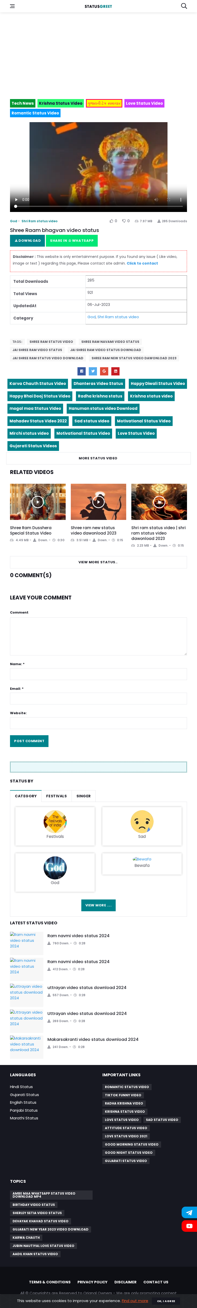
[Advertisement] (98, 53)
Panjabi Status (24, 1110)
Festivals (56, 796)
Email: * (17, 688)
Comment (19, 612)
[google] (104, 371)
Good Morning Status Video (132, 1144)
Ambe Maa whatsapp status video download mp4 (44, 1195)
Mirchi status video (29, 433)
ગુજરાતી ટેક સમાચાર (104, 103)
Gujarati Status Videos (33, 446)
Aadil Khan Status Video (35, 1254)
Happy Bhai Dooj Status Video (39, 396)
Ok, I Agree (166, 1301)
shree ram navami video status (110, 342)
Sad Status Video (162, 1120)
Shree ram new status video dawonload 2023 (134, 358)
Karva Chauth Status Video (37, 383)
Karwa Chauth (26, 1237)
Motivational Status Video (144, 421)
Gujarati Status (24, 1094)
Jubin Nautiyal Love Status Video (43, 1246)
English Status (23, 1102)
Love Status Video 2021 (126, 1136)
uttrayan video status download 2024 (86, 988)
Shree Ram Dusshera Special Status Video (31, 530)
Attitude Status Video (126, 1128)
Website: (18, 713)
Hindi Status (21, 1086)
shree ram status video (51, 342)
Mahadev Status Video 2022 (38, 421)
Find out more (135, 1300)
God (13, 221)
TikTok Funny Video (123, 1095)
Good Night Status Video (129, 1152)
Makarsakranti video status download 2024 (93, 1039)
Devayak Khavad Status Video (40, 1221)
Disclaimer (125, 1282)
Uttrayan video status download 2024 (87, 1013)
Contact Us (155, 1282)
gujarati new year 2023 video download (50, 1229)
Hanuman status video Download (103, 408)
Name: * (17, 664)
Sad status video (91, 421)
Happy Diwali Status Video (158, 383)
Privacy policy (92, 1282)
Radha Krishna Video (124, 1103)
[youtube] (115, 371)
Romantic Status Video (127, 1087)
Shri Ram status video (39, 221)
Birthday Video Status (34, 1205)
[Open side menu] (12, 6)
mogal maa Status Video (35, 408)
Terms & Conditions (50, 1282)
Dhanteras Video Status (98, 383)
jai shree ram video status (37, 350)
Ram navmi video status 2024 (78, 936)
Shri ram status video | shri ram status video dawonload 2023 (158, 533)
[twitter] (93, 371)
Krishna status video (151, 396)
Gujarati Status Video (126, 1161)
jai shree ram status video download (48, 358)
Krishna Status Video (125, 1111)
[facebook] (81, 371)
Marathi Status (24, 1118)
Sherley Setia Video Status (37, 1213)
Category (26, 796)
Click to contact (142, 263)
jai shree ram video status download (105, 350)
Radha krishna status (100, 396)
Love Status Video (136, 433)
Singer (83, 796)
